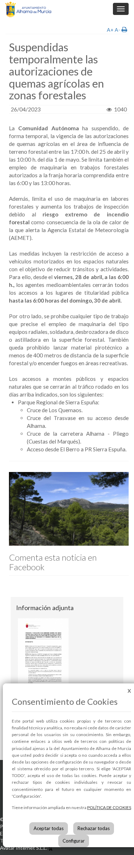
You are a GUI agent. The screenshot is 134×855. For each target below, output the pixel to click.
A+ (110, 30)
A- (117, 30)
